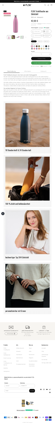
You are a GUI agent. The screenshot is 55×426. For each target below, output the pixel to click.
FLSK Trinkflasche (7, 348)
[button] (3, 5)
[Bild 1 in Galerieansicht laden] (9, 37)
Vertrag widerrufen (46, 362)
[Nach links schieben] (5, 37)
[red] (34, 49)
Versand (39, 23)
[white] (44, 46)
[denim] (34, 46)
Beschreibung (11, 71)
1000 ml (46, 41)
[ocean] (46, 49)
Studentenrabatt (33, 361)
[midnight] (48, 46)
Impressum (19, 354)
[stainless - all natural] (32, 49)
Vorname (6, 383)
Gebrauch (43, 71)
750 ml (40, 41)
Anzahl (33, 51)
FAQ (43, 351)
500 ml (34, 41)
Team (30, 348)
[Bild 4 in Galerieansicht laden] (22, 37)
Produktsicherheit (20, 364)
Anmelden (32, 390)
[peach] (39, 49)
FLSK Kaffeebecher (7, 354)
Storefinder (44, 359)
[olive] (39, 46)
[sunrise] (44, 49)
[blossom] (32, 46)
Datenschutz (19, 357)
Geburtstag (22, 383)
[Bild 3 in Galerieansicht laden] (17, 37)
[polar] (41, 46)
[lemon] (41, 49)
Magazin (31, 357)
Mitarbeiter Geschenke (32, 365)
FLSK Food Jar (7, 358)
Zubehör (6, 368)
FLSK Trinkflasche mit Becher (8, 363)
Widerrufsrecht (20, 348)
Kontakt (44, 348)
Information (27, 71)
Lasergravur (7, 371)
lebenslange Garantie (47, 36)
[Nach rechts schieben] (26, 37)
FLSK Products (29, 422)
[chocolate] (37, 46)
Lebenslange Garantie (45, 355)
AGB (17, 361)
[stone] (48, 49)
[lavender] (37, 49)
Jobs (30, 351)
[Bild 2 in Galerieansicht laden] (13, 37)
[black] (46, 46)
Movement (31, 354)
